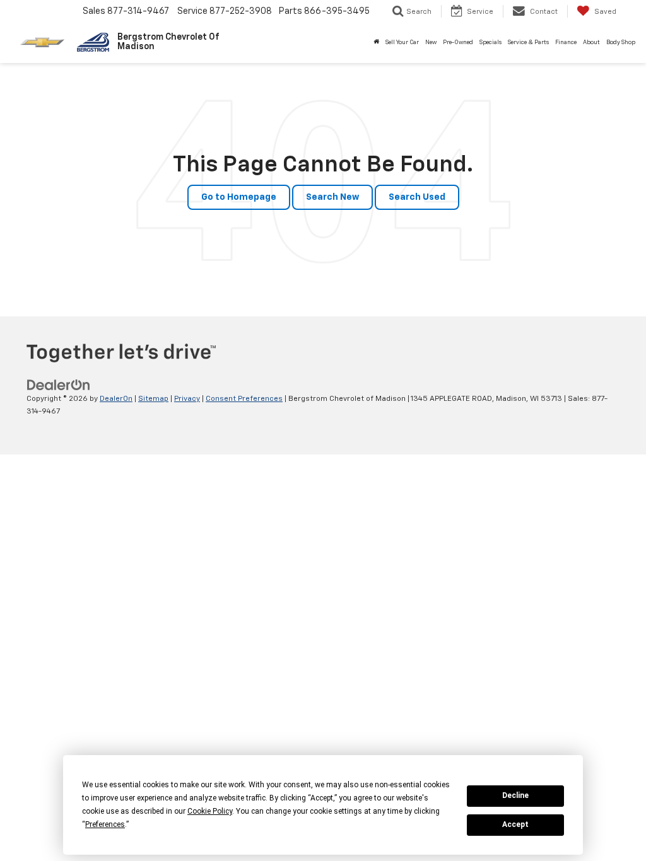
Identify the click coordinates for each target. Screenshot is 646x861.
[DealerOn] (58, 385)
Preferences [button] (105, 824)
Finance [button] (566, 42)
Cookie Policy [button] (209, 811)
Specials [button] (490, 42)
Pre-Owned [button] (458, 42)
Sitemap (153, 399)
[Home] (376, 43)
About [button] (591, 42)
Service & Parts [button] (528, 42)
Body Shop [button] (620, 42)
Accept (515, 824)
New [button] (431, 42)
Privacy (187, 399)
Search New (332, 197)
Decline (515, 795)
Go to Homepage (238, 197)
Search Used (417, 197)
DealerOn (116, 399)
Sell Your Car (402, 42)
